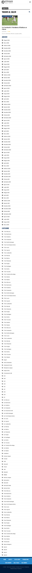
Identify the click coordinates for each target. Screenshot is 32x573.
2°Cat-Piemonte (7, 309)
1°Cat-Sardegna (7, 266)
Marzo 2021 (6, 198)
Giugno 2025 (6, 64)
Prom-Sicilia (6, 528)
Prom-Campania (7, 499)
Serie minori (8, 563)
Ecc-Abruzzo (6, 400)
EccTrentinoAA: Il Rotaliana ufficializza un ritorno (14, 28)
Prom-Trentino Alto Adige (9, 533)
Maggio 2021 (6, 192)
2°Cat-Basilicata (7, 285)
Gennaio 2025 (7, 77)
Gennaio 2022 (7, 171)
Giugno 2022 (6, 158)
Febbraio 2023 (7, 136)
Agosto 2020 (7, 216)
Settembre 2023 (7, 117)
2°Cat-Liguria (7, 301)
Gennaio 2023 (7, 139)
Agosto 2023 (7, 120)
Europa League (7, 456)
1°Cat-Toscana (7, 271)
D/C (4, 381)
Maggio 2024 (7, 96)
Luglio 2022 (6, 155)
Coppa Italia (7, 370)
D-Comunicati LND (8, 373)
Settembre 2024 (7, 85)
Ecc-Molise (6, 429)
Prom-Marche (7, 515)
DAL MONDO (24, 563)
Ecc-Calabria (7, 405)
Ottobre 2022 (7, 147)
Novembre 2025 (7, 51)
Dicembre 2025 (7, 48)
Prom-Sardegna (7, 525)
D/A (4, 376)
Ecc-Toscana (6, 442)
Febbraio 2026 (7, 45)
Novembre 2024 (7, 80)
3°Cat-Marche (7, 341)
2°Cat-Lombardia (8, 303)
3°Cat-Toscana (7, 354)
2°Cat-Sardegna (7, 314)
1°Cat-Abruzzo (7, 231)
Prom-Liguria (7, 509)
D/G (4, 392)
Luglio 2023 (6, 123)
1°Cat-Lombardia (8, 253)
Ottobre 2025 (7, 53)
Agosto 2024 (7, 88)
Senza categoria (7, 544)
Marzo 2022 (6, 166)
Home (4, 559)
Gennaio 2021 (7, 203)
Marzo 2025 (6, 72)
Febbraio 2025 (7, 75)
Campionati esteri (8, 365)
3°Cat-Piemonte (7, 344)
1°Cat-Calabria (7, 237)
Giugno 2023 (6, 125)
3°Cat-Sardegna (7, 349)
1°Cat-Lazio (6, 247)
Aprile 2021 (6, 195)
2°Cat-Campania (7, 290)
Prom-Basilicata (7, 493)
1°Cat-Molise (7, 258)
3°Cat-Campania (7, 330)
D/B (4, 378)
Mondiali (6, 472)
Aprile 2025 (6, 69)
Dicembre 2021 (7, 174)
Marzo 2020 (6, 224)
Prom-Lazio (6, 507)
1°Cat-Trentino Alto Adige (9, 274)
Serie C (5, 552)
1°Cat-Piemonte (7, 261)
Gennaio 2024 (7, 107)
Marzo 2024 (6, 101)
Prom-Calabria (7, 496)
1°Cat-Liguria (7, 250)
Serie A (5, 547)
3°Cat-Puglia (7, 346)
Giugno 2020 (6, 222)
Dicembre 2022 (7, 142)
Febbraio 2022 (7, 168)
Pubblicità (27, 567)
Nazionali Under (7, 485)
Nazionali (6, 483)
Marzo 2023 (6, 134)
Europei (5, 458)
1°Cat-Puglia (7, 263)
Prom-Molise (7, 517)
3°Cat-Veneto (7, 357)
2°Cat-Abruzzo (7, 282)
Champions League (8, 368)
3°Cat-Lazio (6, 336)
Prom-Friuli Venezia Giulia (10, 504)
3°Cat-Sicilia (7, 351)
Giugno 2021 (6, 190)
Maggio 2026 (7, 40)
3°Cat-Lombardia (8, 338)
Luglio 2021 (6, 187)
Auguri (5, 360)
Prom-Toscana (7, 531)
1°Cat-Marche (7, 255)
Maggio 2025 (7, 67)
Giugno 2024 (6, 93)
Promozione (6, 541)
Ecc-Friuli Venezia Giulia (9, 416)
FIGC (5, 461)
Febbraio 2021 (7, 200)
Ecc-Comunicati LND (8, 410)
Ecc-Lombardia (7, 424)
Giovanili (6, 464)
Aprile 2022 (6, 163)
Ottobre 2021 (7, 179)
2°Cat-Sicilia (7, 317)
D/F (4, 389)
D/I (4, 397)
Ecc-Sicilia (6, 440)
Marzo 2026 (6, 43)
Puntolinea (19, 568)
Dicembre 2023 (7, 109)
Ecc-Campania (7, 408)
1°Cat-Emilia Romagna (9, 242)
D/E (4, 386)
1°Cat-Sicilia (6, 269)
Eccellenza (6, 453)
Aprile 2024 (6, 99)
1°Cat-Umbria (7, 277)
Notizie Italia (7, 488)
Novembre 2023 (7, 112)
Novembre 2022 (7, 144)
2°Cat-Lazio (6, 298)
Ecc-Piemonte (7, 432)
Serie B (5, 549)
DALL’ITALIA (16, 563)
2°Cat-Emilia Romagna (9, 293)
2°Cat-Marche (7, 306)
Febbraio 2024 (7, 104)
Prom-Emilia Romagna (9, 501)
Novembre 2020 (7, 208)
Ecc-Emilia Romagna (8, 413)
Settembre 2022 (7, 150)
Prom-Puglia (7, 523)
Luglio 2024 (6, 91)
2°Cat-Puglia (7, 311)
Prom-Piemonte (7, 520)
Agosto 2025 (6, 59)
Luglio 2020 (6, 219)
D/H (4, 394)
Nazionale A (6, 480)
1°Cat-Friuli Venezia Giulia (10, 245)
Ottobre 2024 (7, 83)
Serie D (5, 555)
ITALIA (5, 467)
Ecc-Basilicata (7, 402)
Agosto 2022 (6, 152)
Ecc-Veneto (6, 450)
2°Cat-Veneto (7, 325)
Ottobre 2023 (7, 115)
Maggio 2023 (7, 128)
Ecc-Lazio (6, 418)
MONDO (5, 475)
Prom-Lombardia (8, 512)
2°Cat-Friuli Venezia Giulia (10, 295)
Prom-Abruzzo (7, 491)
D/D (4, 384)
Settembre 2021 (7, 182)
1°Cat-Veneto (7, 279)
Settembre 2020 (7, 214)
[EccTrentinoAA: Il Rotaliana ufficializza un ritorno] (10, 20)
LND (5, 469)
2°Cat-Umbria (7, 322)
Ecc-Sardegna (7, 437)
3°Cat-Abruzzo (7, 327)
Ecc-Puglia (6, 434)
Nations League (7, 477)
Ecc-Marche (6, 426)
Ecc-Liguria (6, 421)
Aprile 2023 (6, 131)
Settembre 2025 (7, 56)
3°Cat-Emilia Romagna (9, 333)
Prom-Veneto (7, 539)
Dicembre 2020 (7, 206)
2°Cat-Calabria (7, 287)
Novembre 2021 (7, 176)
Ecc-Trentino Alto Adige (6, 16)
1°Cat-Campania (7, 239)
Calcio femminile (7, 362)
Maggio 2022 (7, 160)
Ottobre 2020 (7, 211)
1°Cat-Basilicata (7, 234)
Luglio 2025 (6, 61)
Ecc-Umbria (6, 448)
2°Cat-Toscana (7, 319)
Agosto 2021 (6, 184)
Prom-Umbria (7, 536)
